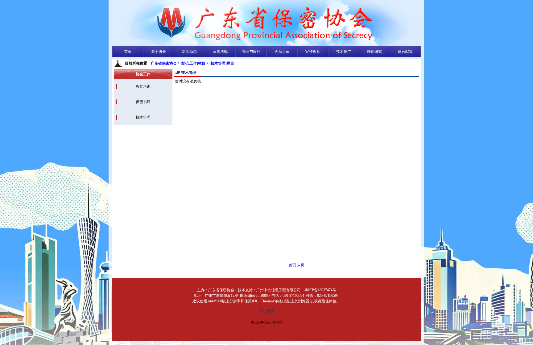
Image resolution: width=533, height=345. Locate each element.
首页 (127, 51)
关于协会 (158, 51)
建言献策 (405, 51)
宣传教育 (312, 51)
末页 (300, 265)
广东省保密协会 (164, 63)
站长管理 (266, 311)
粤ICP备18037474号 (267, 322)
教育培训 (143, 86)
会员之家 (282, 51)
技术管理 (143, 117)
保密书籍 (143, 102)
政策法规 (220, 51)
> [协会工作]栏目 (191, 63)
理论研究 (374, 51)
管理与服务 (251, 51)
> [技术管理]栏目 (220, 63)
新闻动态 (189, 51)
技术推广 (343, 51)
